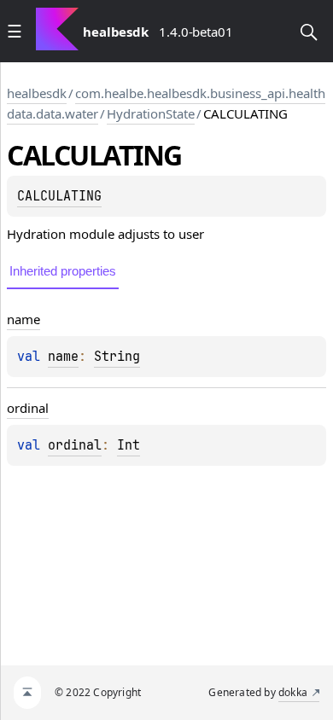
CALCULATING (59, 196)
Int (128, 445)
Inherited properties (62, 271)
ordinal (75, 445)
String (117, 356)
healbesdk (37, 93)
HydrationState (151, 113)
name (63, 356)
